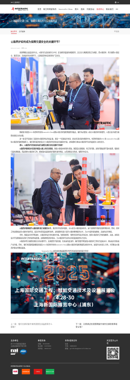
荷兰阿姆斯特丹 (49, 9)
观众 (77, 9)
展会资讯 (14, 31)
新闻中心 (100, 9)
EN (118, 2)
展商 (83, 9)
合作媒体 (22, 31)
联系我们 (110, 9)
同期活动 (90, 9)
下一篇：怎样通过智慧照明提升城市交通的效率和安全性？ (96, 325)
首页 (39, 9)
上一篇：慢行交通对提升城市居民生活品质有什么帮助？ (31, 325)
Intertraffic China (66, 9)
